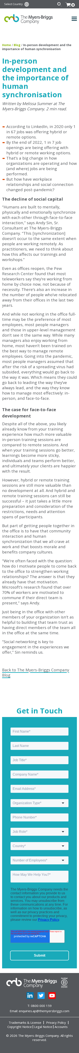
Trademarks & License (25, 1022)
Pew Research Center (32, 271)
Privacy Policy (56, 1022)
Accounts (61, 1026)
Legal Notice (43, 1026)
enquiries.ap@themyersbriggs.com (44, 1011)
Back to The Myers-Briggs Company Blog (35, 672)
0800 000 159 (41, 1006)
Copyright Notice (19, 1026)
